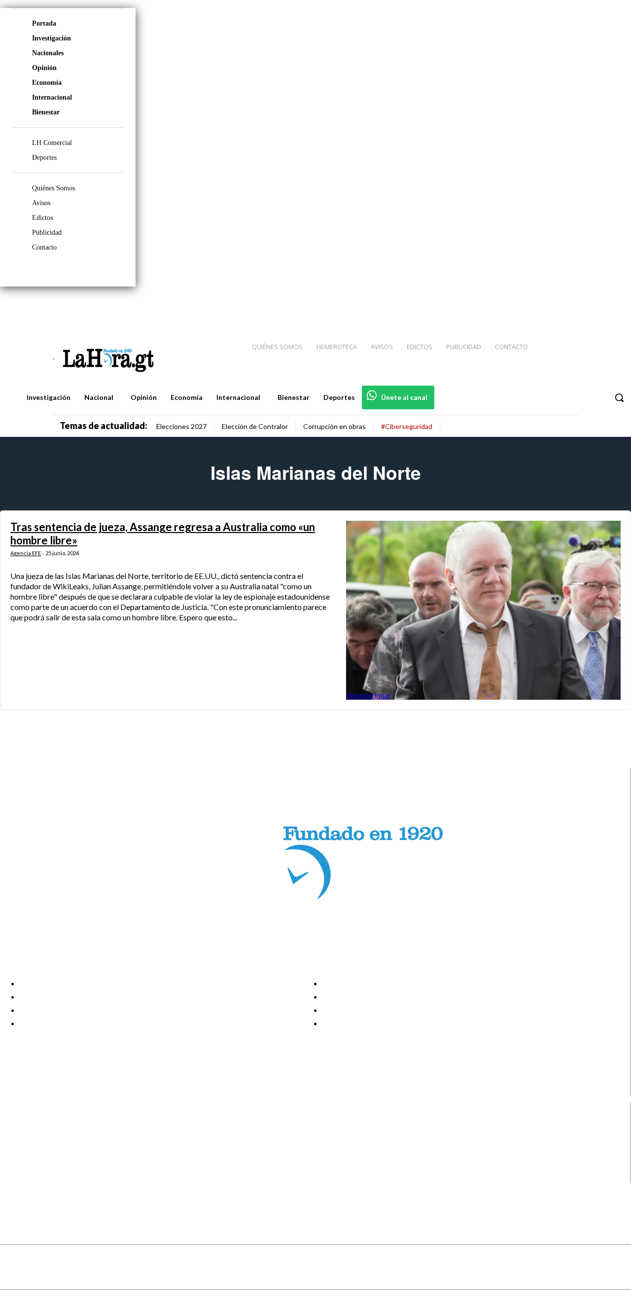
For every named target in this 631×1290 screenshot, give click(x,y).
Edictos (42, 217)
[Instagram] (559, 306)
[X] (16, 1164)
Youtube (43, 1176)
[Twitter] (594, 306)
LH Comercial (52, 142)
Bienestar (46, 112)
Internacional (52, 97)
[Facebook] (542, 306)
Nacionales (48, 53)
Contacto (44, 247)
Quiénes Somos (53, 188)
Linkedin (43, 1151)
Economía (47, 82)
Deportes (44, 157)
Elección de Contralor (255, 426)
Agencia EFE (25, 553)
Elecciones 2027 (181, 426)
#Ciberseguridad (406, 426)
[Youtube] (612, 306)
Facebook (46, 1127)
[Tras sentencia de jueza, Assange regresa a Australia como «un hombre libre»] (483, 610)
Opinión (44, 68)
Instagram (47, 1139)
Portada (44, 23)
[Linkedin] (577, 306)
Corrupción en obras (334, 426)
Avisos (41, 203)
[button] (619, 397)
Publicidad (47, 232)
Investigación (51, 38)
